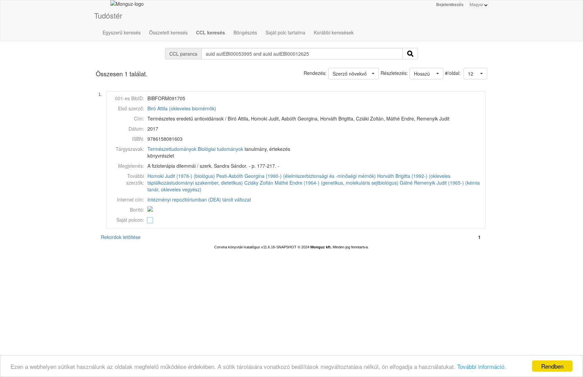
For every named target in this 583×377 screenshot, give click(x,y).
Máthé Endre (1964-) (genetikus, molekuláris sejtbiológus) (336, 182)
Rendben (552, 366)
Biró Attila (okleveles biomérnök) (181, 108)
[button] (475, 73)
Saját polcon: (130, 219)
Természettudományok (171, 148)
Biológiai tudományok (220, 148)
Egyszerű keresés (122, 32)
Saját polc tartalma (285, 32)
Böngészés (245, 32)
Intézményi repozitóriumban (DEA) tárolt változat (199, 199)
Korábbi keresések (334, 32)
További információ (480, 366)
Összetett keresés (168, 32)
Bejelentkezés (450, 4)
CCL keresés (210, 32)
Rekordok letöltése (121, 237)
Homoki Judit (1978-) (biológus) (181, 175)
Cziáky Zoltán (258, 182)
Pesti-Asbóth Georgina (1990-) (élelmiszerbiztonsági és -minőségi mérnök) (296, 175)
